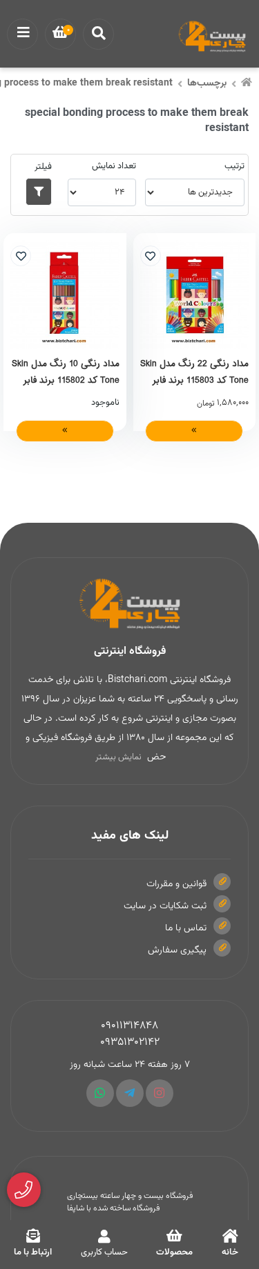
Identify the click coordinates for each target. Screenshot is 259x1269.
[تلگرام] (130, 1093)
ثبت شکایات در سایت (165, 906)
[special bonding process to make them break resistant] (129, 604)
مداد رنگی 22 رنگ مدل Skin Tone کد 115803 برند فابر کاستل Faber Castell (194, 372)
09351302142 (130, 1042)
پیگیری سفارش (177, 950)
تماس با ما (186, 928)
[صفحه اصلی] (246, 84)
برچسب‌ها (207, 83)
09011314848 (129, 1026)
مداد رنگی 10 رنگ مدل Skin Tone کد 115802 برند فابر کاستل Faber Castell (65, 372)
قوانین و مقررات (176, 884)
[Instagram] (159, 1093)
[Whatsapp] (100, 1093)
